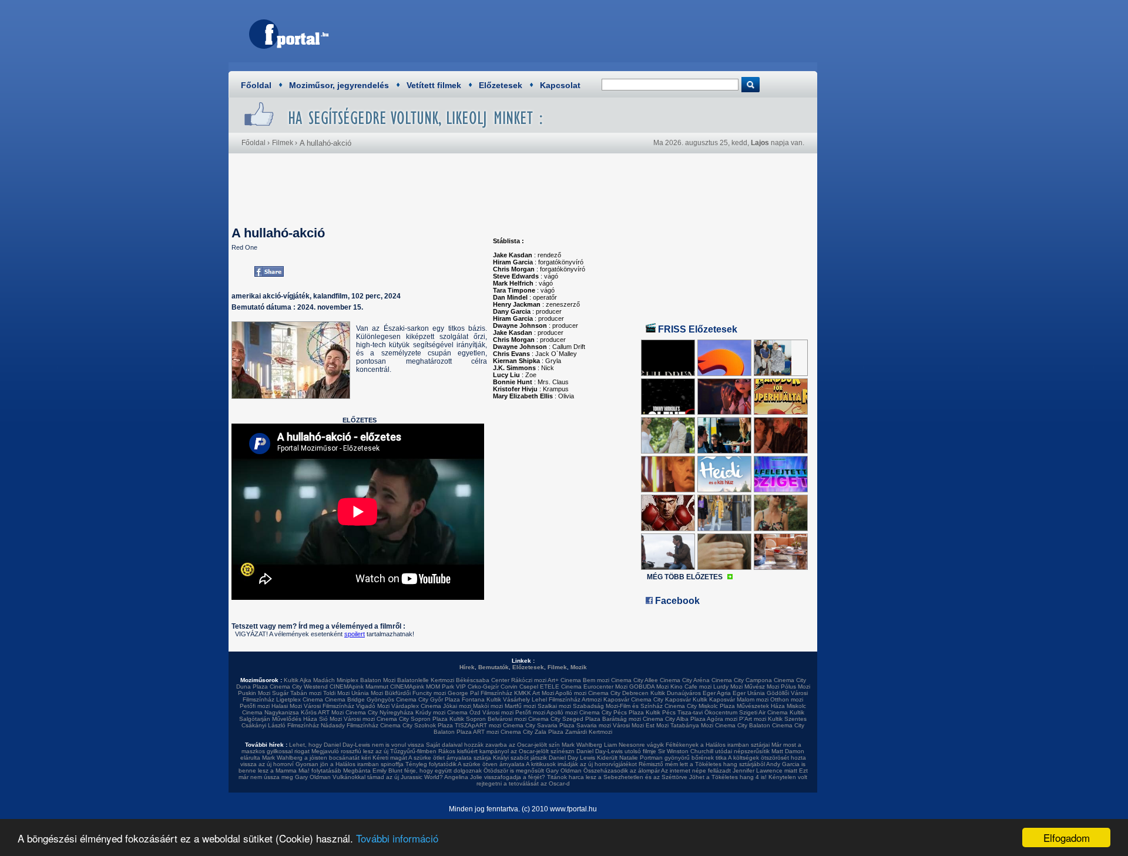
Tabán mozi (305, 693)
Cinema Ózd (464, 712)
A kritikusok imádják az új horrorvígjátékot (581, 764)
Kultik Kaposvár (714, 699)
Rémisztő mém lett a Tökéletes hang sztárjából (702, 764)
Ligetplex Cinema (299, 699)
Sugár (280, 693)
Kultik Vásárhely (508, 699)
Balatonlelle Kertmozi (425, 680)
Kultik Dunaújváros (675, 693)
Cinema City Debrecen (618, 693)
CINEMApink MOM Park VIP (428, 686)
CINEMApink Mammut (359, 686)
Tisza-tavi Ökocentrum (707, 712)
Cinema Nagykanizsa (270, 712)
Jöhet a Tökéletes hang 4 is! (728, 777)
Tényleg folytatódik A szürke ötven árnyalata (465, 764)
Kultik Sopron (467, 719)
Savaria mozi (593, 725)
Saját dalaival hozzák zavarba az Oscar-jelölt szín (493, 744)
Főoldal (256, 85)
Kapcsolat (560, 85)
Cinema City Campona (741, 680)
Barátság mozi (621, 719)
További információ (397, 838)
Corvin (509, 686)
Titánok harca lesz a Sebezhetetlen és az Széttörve (617, 777)
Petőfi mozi (255, 706)
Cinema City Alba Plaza (674, 719)
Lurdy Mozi (728, 686)
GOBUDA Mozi (649, 686)
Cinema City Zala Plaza (532, 732)
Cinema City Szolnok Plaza (416, 725)
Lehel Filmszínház (556, 699)
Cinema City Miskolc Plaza (699, 706)
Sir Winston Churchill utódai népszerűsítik (714, 751)
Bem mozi (596, 680)
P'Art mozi (752, 719)
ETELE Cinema (561, 686)
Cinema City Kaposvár (661, 699)
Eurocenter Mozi (605, 686)
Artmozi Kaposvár (605, 699)
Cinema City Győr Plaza (428, 699)
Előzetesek (500, 85)
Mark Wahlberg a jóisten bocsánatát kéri (316, 757)
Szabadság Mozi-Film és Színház (618, 706)
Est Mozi (657, 725)
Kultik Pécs (661, 712)
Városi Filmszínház (329, 706)
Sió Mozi (330, 719)
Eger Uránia (749, 693)
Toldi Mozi (336, 693)
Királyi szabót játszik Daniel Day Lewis (544, 757)
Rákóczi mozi (528, 680)
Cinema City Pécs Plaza (611, 712)
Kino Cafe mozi (690, 686)
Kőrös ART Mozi (322, 712)
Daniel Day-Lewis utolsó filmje (616, 751)
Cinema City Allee (634, 680)
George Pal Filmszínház (480, 693)
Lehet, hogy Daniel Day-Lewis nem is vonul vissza (356, 744)
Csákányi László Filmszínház (280, 725)
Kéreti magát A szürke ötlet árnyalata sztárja (431, 757)
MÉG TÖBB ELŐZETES (685, 577)
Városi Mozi (628, 725)
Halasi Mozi (286, 706)
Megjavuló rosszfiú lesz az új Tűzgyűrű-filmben (374, 751)
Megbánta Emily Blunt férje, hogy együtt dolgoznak (412, 770)
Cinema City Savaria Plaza (539, 725)
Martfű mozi (520, 706)
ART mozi (486, 732)
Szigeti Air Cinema (763, 712)
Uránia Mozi (367, 693)
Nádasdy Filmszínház (349, 725)
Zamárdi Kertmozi (588, 732)
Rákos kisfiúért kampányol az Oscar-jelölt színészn (506, 751)
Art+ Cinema (564, 680)
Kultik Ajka (297, 680)
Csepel (528, 686)
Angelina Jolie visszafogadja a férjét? (494, 777)
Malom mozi (752, 699)
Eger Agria (717, 693)
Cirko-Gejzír (483, 686)
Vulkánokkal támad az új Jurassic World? (388, 777)
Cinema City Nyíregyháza (379, 712)
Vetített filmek (434, 85)
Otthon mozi (786, 699)
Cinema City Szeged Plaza (564, 719)
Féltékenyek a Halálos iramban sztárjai (718, 744)
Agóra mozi (722, 719)
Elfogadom (1066, 837)
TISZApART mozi (478, 725)
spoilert (354, 633)
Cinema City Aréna (685, 680)
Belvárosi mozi (507, 719)
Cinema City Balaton (742, 725)
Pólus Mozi (795, 686)
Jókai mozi (457, 706)
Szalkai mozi (554, 706)
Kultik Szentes (787, 719)
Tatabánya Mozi (691, 725)
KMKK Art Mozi (534, 693)
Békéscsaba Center (482, 680)
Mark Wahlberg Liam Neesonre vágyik (613, 744)
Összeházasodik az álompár (621, 770)
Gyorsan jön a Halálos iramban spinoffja (350, 764)
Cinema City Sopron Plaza (412, 719)
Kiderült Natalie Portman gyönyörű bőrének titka (662, 757)
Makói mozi (488, 706)
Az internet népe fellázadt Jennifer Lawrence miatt (729, 770)
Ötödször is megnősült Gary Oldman (533, 770)
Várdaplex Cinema (416, 706)
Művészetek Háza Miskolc (771, 706)
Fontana (473, 699)
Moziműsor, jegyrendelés (339, 85)
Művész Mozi (761, 686)
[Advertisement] (596, 32)
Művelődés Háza (294, 719)
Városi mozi (497, 712)
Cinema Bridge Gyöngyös (359, 699)
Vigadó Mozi (373, 706)
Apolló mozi (570, 693)
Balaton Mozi (377, 680)
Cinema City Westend (299, 686)
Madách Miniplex (335, 680)
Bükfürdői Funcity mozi (415, 693)
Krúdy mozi (430, 712)
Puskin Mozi (254, 693)
